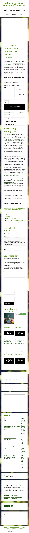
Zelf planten (7, 497)
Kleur (5, 87)
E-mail (5, 296)
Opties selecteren (20, 333)
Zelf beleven (7, 498)
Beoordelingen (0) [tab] (9, 124)
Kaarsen (11, 112)
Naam (5, 289)
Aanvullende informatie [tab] (11, 121)
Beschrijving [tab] (8, 119)
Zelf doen (6, 495)
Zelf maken (14, 498)
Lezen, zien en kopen (16, 497)
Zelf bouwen (14, 495)
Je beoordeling (7, 276)
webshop (9, 134)
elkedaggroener (14, 3)
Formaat (6, 93)
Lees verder (9, 333)
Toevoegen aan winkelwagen (14, 107)
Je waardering (8, 271)
